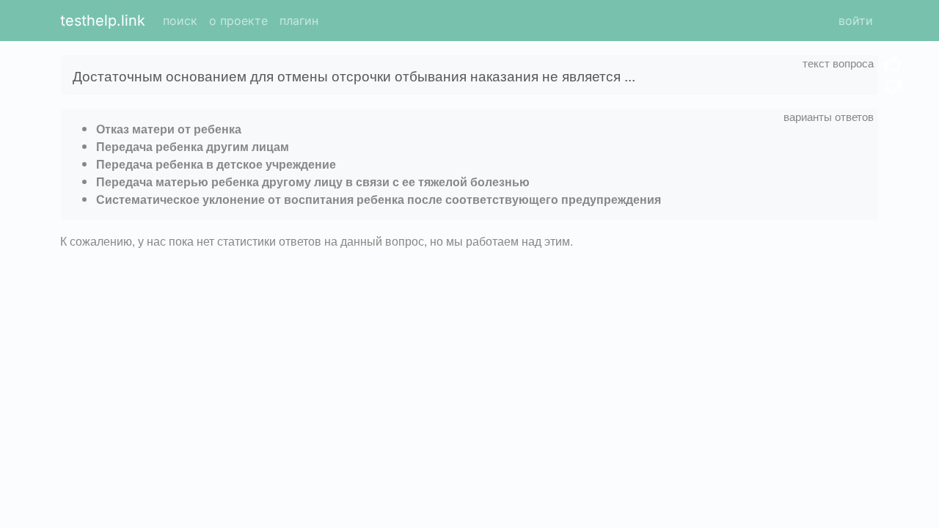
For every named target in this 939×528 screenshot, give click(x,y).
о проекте (238, 20)
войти (855, 20)
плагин (298, 20)
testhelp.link (102, 20)
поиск (180, 20)
